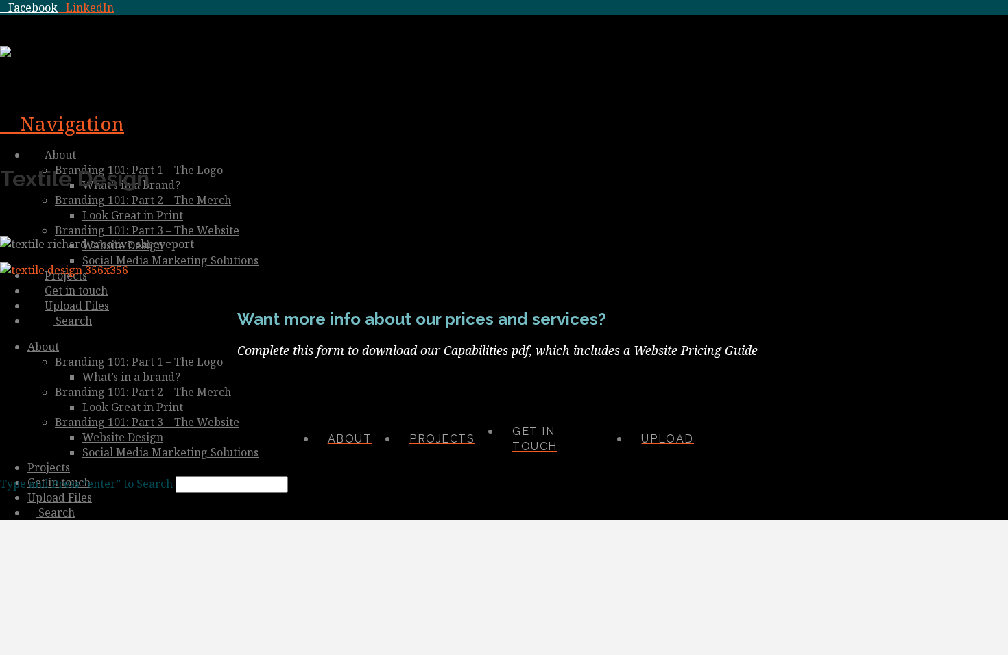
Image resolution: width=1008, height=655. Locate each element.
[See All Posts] (4, 213)
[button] (62, 123)
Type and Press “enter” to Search (86, 483)
